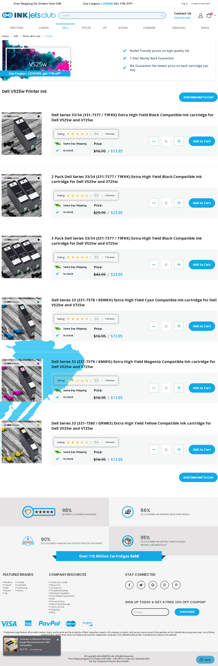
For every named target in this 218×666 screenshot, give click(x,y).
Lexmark (21, 585)
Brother (8, 582)
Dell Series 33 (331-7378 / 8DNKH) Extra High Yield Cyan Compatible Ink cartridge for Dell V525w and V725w (133, 302)
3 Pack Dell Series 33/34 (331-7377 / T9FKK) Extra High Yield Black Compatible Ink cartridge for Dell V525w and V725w (126, 241)
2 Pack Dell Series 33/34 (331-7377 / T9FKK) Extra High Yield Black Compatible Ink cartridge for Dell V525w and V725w (126, 179)
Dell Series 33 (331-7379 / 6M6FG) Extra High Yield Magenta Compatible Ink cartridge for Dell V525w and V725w (133, 364)
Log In (185, 3)
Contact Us (182, 13)
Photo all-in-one (31, 36)
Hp (5, 593)
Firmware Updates (59, 593)
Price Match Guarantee (62, 596)
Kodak (20, 582)
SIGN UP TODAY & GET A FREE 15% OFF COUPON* (165, 602)
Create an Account (201, 3)
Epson (7, 590)
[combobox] (112, 15)
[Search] (162, 15)
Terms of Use (57, 606)
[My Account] (201, 15)
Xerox (20, 590)
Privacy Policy (57, 601)
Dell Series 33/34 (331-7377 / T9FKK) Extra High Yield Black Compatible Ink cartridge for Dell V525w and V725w (132, 117)
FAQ (52, 598)
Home (5, 36)
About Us (55, 585)
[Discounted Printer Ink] (29, 15)
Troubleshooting (59, 590)
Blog (52, 612)
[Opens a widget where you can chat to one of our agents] (205, 660)
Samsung (22, 587)
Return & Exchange (60, 604)
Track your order (182, 17)
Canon (7, 585)
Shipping (55, 609)
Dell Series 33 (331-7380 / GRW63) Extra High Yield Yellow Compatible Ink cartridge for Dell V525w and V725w (131, 426)
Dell (16, 36)
